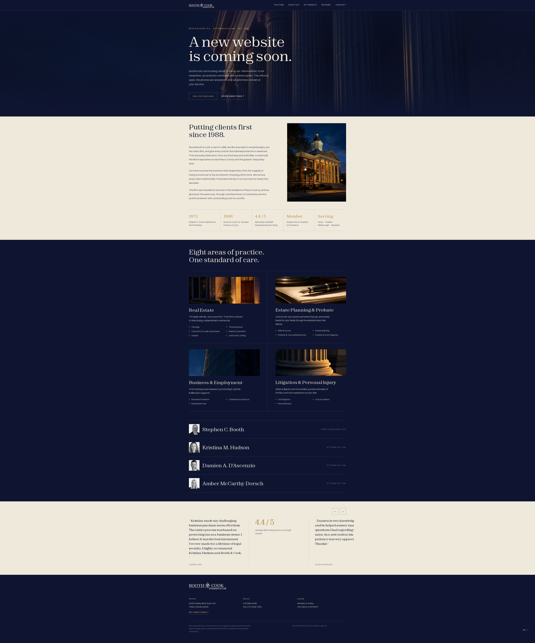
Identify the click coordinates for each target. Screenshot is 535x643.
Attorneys (310, 5)
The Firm (279, 5)
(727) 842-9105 (250, 603)
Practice (293, 5)
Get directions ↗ (199, 612)
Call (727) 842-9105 (203, 96)
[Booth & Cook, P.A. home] (201, 5)
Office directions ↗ (232, 96)
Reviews (326, 5)
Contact (341, 5)
